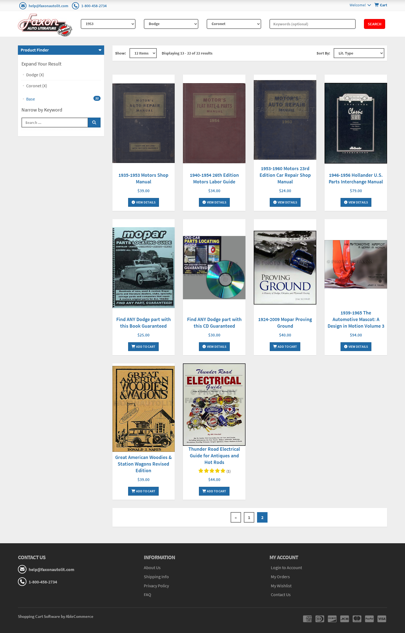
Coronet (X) (36, 85)
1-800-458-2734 (94, 5)
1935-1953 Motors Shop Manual (143, 178)
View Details (146, 202)
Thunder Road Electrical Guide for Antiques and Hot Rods (214, 455)
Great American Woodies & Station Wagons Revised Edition (143, 464)
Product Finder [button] (35, 50)
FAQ (147, 594)
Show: (120, 53)
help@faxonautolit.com (48, 5)
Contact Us (281, 594)
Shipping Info (156, 576)
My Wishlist (281, 585)
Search (374, 23)
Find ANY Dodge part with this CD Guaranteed (214, 322)
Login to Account (286, 567)
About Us (152, 567)
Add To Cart (145, 346)
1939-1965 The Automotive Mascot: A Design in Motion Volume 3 (356, 319)
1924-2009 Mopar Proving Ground (285, 322)
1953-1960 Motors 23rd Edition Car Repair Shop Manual (285, 175)
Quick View (143, 124)
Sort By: (323, 53)
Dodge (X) (35, 74)
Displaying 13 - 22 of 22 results (187, 53)
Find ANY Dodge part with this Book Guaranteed (143, 322)
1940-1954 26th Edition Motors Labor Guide (214, 178)
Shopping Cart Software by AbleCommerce (55, 616)
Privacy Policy (156, 585)
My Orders (280, 576)
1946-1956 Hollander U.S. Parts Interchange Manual (356, 178)
